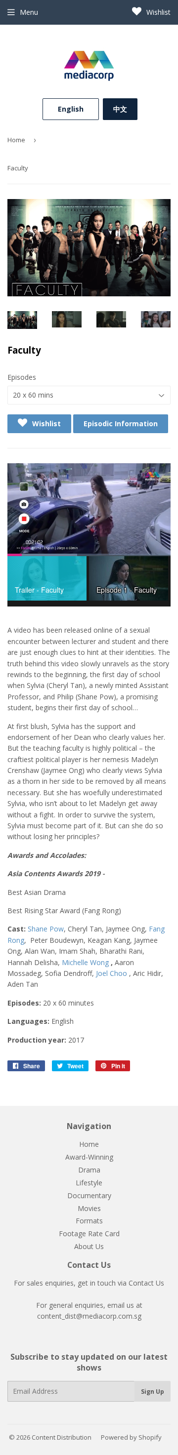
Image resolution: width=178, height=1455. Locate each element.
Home (16, 139)
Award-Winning (89, 1157)
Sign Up (152, 1391)
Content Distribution (61, 1437)
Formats (89, 1220)
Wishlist (157, 12)
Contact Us (146, 1283)
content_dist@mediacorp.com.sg (89, 1316)
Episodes (21, 377)
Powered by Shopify (131, 1437)
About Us (89, 1246)
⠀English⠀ (71, 109)
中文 (120, 109)
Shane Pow (46, 928)
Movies (89, 1208)
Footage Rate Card (89, 1233)
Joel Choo (111, 973)
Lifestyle (89, 1182)
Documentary (89, 1195)
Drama (89, 1169)
